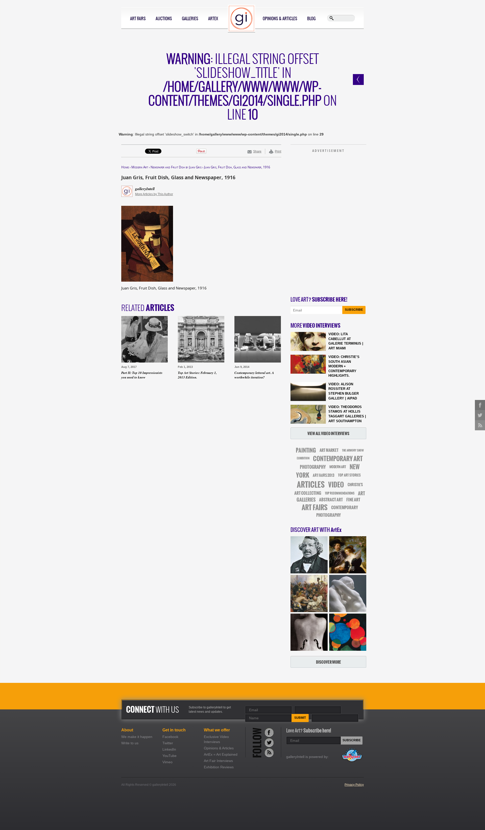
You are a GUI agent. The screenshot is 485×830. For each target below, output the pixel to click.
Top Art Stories (349, 475)
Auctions (164, 18)
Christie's (355, 484)
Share (257, 151)
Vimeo (167, 762)
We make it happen (136, 737)
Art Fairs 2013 (323, 475)
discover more (328, 662)
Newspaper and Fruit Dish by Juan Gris (176, 167)
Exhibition (303, 458)
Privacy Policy (354, 785)
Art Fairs (138, 18)
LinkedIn (169, 749)
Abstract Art (331, 500)
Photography (313, 467)
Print (278, 151)
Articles (311, 484)
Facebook (170, 737)
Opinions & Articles (280, 18)
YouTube (169, 756)
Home (125, 167)
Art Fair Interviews (218, 761)
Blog (311, 18)
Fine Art (353, 500)
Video (336, 485)
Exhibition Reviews (219, 767)
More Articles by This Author (154, 194)
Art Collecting (307, 493)
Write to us (129, 743)
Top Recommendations (339, 493)
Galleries (190, 18)
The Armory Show (353, 450)
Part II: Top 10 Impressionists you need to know (141, 374)
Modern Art (139, 167)
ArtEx (213, 18)
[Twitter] (269, 742)
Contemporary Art (338, 458)
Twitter (167, 743)
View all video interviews (328, 433)
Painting (306, 450)
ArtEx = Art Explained (220, 754)
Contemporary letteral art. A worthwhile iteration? (254, 374)
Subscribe (354, 309)
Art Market (329, 450)
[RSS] (269, 752)
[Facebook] (269, 732)
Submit (300, 718)
